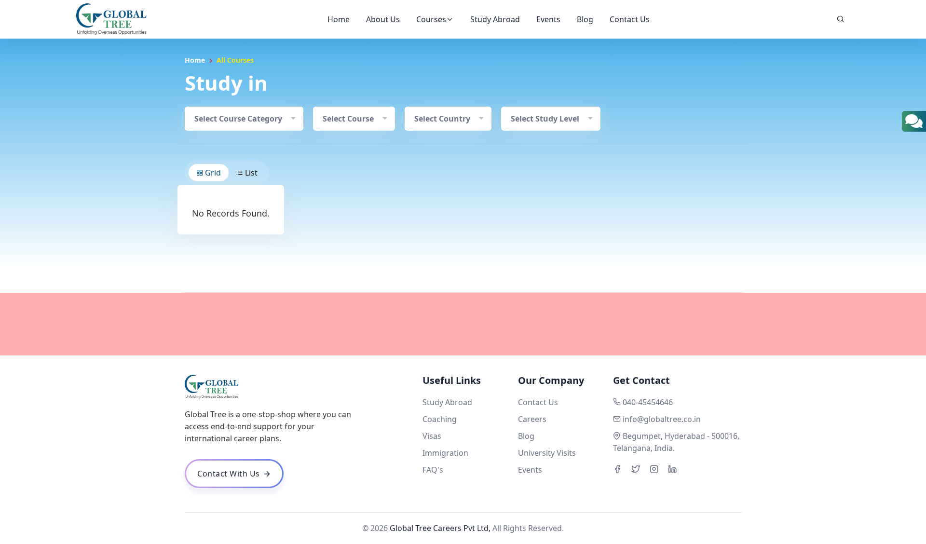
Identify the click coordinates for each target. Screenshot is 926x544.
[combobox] (244, 119)
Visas (431, 436)
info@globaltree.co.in (662, 419)
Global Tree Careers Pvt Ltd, (440, 528)
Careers (532, 419)
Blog (585, 19)
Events (548, 19)
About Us (383, 19)
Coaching (439, 419)
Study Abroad (495, 19)
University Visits (547, 453)
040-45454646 (648, 402)
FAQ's (432, 469)
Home (338, 19)
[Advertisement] (463, 324)
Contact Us (630, 19)
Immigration (445, 453)
